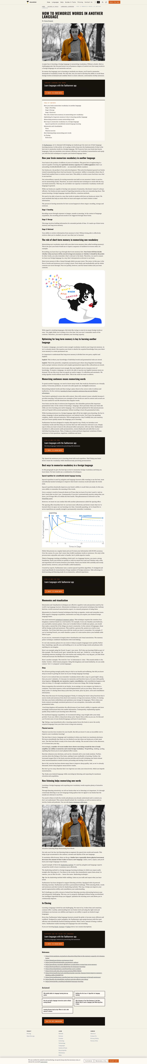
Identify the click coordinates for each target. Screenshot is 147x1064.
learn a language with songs (78, 802)
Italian (68, 927)
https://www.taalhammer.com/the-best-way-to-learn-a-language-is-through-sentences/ (73, 977)
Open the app (114, 2)
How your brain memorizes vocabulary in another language (62, 105)
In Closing (47, 135)
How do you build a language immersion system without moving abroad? (57, 1001)
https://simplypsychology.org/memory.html (59, 960)
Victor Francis (48, 21)
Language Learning (67, 6)
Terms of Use (94, 1041)
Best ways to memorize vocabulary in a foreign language (61, 122)
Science (61, 1036)
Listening (61, 1041)
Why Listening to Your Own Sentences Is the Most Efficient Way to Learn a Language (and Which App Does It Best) (89, 1002)
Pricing (80, 2)
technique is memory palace (65, 620)
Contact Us (88, 2)
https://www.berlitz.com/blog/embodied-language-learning (64, 981)
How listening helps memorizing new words (57, 133)
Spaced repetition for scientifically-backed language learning (63, 124)
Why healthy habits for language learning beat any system (55, 994)
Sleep (47, 128)
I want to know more (54, 93)
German (61, 927)
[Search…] (102, 2)
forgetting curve (47, 498)
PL (95, 2)
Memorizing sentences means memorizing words (59, 119)
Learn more (43, 1062)
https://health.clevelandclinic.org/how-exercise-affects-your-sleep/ (66, 979)
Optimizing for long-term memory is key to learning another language (65, 117)
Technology (62, 1043)
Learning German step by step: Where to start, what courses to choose (56, 1010)
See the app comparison (54, 1021)
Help (61, 2)
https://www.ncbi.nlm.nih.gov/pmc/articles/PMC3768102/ (63, 971)
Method (61, 1033)
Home (48, 2)
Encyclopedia (62, 1050)
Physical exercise (50, 131)
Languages (55, 2)
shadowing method (67, 865)
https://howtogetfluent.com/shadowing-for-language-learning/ (65, 967)
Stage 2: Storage (49, 110)
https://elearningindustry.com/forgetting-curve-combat (63, 969)
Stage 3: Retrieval (50, 112)
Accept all (113, 1061)
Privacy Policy (94, 1038)
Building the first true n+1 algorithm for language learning (88, 994)
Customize (88, 1061)
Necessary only (101, 1061)
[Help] (106, 2)
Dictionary (62, 1053)
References (48, 137)
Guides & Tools (70, 2)
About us (93, 1033)
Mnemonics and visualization (53, 126)
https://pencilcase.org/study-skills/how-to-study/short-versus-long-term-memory (71, 964)
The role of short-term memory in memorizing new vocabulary (63, 114)
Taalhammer (47, 145)
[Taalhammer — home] (31, 2)
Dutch (56, 927)
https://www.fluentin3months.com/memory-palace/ (61, 962)
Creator (61, 1038)
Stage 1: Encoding (50, 108)
